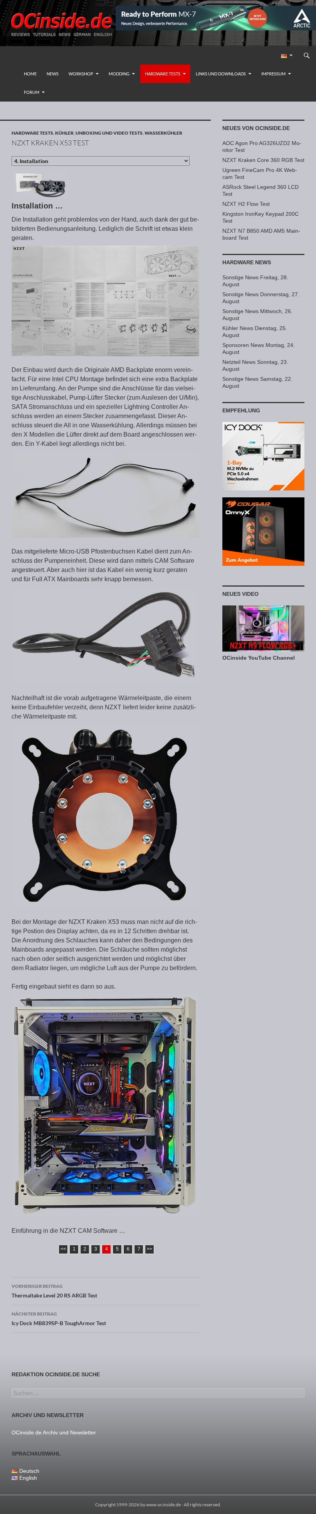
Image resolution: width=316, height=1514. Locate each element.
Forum (31, 92)
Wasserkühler (163, 133)
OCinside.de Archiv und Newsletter (54, 1432)
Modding (119, 73)
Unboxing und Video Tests (109, 133)
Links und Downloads (221, 73)
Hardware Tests (162, 73)
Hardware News (246, 262)
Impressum (273, 73)
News (53, 73)
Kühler (64, 133)
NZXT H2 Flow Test (246, 204)
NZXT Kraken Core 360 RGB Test (263, 160)
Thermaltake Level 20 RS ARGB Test (54, 1291)
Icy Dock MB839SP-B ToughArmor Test (59, 1318)
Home (30, 73)
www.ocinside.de (163, 1504)
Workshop (81, 73)
